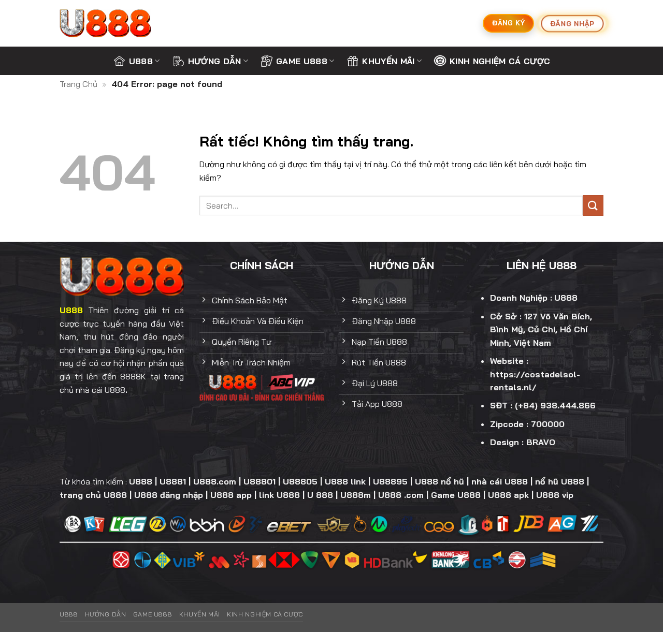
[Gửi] (593, 205)
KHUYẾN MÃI (388, 61)
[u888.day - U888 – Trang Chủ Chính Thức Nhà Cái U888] (111, 23)
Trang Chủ (78, 84)
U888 (141, 61)
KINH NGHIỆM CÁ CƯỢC (500, 61)
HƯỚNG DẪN (214, 61)
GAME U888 (301, 61)
